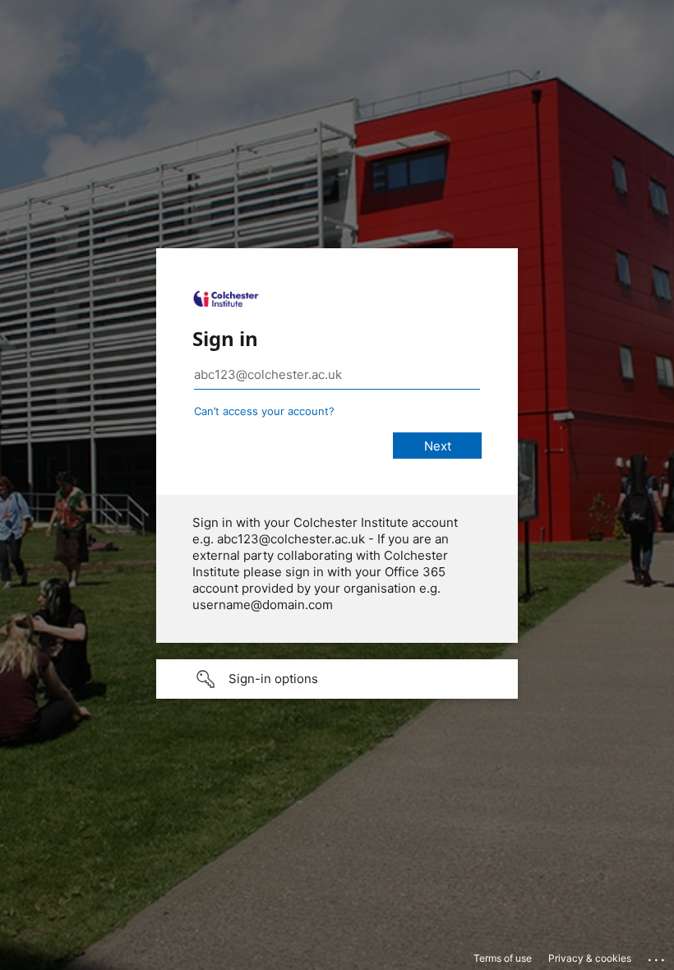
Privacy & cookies (589, 958)
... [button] (657, 956)
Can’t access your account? (264, 411)
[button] (337, 679)
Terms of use (502, 958)
